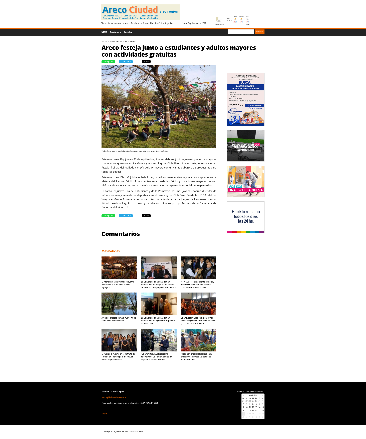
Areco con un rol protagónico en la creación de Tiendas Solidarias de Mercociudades (196, 357)
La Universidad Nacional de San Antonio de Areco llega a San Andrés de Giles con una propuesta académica (158, 285)
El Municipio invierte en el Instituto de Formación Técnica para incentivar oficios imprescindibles (118, 357)
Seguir (104, 414)
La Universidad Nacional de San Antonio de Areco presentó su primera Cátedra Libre (158, 321)
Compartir (108, 61)
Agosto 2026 (253, 395)
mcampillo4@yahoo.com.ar (114, 397)
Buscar (259, 31)
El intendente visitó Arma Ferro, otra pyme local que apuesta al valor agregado (118, 285)
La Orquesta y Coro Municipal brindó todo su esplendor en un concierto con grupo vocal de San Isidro (198, 321)
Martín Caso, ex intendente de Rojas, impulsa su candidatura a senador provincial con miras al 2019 (197, 285)
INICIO (104, 32)
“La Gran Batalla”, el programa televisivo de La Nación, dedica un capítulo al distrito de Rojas (156, 357)
